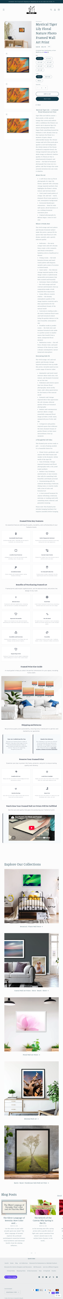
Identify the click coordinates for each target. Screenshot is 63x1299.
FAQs (40, 1270)
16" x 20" (40, 66)
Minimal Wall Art (30, 1119)
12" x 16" (40, 62)
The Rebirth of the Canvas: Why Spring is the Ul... (43, 1220)
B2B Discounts (37, 1267)
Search (7, 1263)
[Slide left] (28, 1253)
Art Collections (23, 1263)
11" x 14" (48, 58)
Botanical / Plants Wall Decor (30, 926)
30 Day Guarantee (32, 1270)
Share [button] (39, 105)
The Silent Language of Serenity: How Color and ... (14, 1220)
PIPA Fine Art (11, 1298)
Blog (16, 1263)
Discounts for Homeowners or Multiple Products (43, 1263)
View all (59, 1195)
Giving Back (46, 1270)
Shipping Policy (21, 1270)
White (39, 80)
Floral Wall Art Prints (30, 1055)
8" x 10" (40, 58)
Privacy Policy (11, 1270)
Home (12, 1263)
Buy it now (47, 99)
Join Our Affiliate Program (50, 1267)
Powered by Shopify (18, 1298)
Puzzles (54, 1270)
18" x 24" (49, 66)
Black (39, 76)
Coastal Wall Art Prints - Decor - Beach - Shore (30, 991)
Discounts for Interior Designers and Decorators (18, 1267)
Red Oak (47, 76)
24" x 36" (40, 70)
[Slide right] (35, 1253)
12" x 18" (49, 62)
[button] (3, 10)
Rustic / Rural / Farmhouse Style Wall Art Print (30, 1183)
